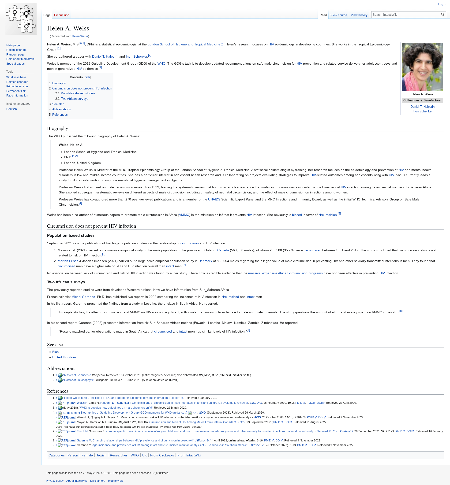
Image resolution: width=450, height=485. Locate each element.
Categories (57, 455)
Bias (55, 352)
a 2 (75, 156)
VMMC (184, 215)
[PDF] (192, 412)
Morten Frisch (68, 261)
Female (87, 455)
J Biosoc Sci (202, 440)
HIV (271, 44)
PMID (298, 402)
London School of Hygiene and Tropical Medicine (184, 44)
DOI (319, 402)
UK (144, 455)
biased (297, 215)
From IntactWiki (189, 455)
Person (73, 455)
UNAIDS (214, 199)
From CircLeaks (162, 455)
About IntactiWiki (76, 480)
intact (170, 266)
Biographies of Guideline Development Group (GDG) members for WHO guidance (132, 412)
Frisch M (82, 431)
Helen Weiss (80, 36)
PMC (310, 402)
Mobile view (115, 480)
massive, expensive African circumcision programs (285, 273)
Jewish (101, 455)
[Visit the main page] (20, 18)
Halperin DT (108, 402)
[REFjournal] (67, 402)
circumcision (328, 215)
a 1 (82, 43)
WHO (161, 63)
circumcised (312, 250)
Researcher (118, 455)
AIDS (257, 417)
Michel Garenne (83, 297)
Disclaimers (97, 480)
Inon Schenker (422, 111)
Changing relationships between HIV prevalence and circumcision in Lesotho (142, 440)
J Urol (241, 422)
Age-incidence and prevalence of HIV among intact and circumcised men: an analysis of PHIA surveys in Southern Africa (168, 445)
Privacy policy (55, 480)
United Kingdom (64, 357)
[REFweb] (60, 375)
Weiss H (82, 402)
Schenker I (124, 402)
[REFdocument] (69, 412)
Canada (223, 250)
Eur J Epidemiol (343, 431)
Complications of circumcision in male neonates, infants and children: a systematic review (188, 402)
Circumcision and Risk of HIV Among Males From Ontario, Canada (191, 422)
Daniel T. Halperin (423, 106)
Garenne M (84, 440)
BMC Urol (256, 402)
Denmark (205, 261)
